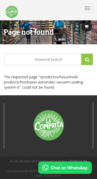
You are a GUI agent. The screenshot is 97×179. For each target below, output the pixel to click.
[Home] (12, 12)
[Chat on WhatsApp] (65, 167)
